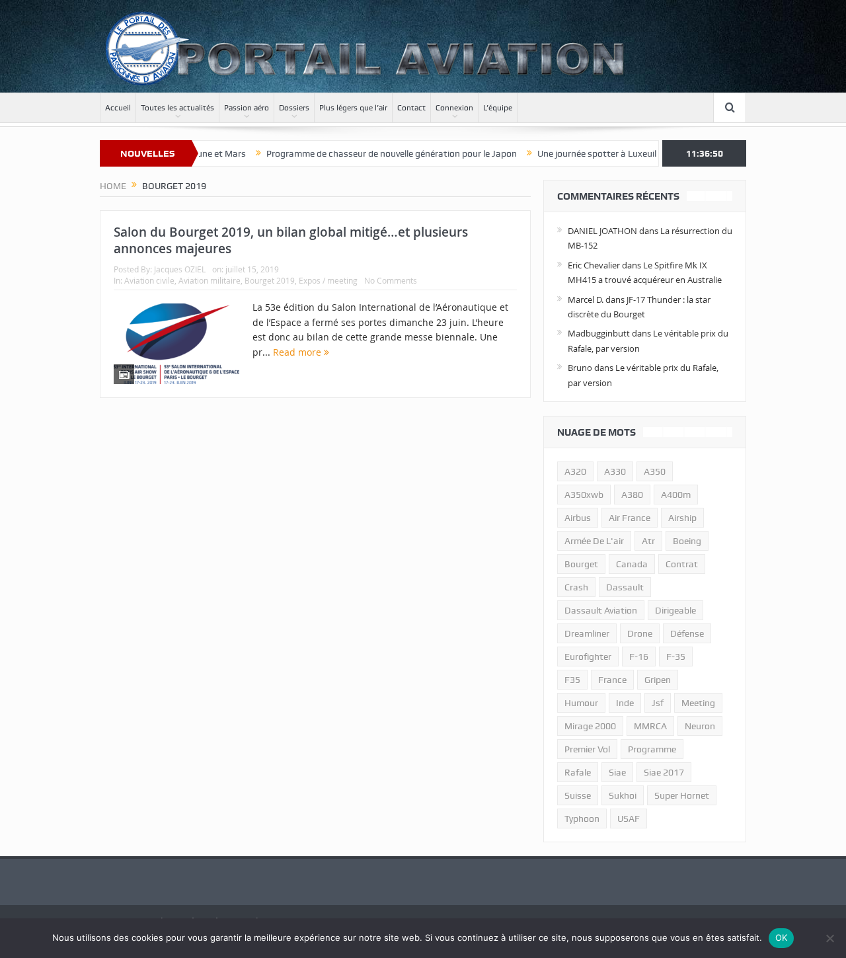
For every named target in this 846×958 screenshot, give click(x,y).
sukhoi (622, 795)
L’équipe (497, 107)
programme (652, 749)
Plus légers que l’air (353, 107)
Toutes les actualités (177, 107)
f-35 (675, 656)
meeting (698, 703)
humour (581, 703)
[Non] (829, 938)
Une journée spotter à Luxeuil (574, 153)
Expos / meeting (328, 280)
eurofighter (587, 656)
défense (687, 633)
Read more (298, 352)
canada (632, 564)
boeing (687, 541)
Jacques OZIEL (180, 269)
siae (617, 772)
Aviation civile (149, 280)
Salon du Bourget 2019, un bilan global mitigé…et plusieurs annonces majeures (291, 240)
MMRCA (650, 726)
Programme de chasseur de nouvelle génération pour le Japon (369, 153)
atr (648, 541)
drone (639, 633)
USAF (628, 818)
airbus (577, 517)
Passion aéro (246, 107)
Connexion (454, 107)
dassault (625, 587)
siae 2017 (664, 772)
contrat (682, 564)
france (612, 679)
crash (576, 587)
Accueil (118, 107)
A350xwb (583, 494)
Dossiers (294, 107)
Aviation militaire (209, 280)
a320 (575, 471)
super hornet (681, 795)
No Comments (390, 280)
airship (682, 517)
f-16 (638, 656)
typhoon (581, 818)
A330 (615, 471)
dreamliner (586, 633)
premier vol (587, 749)
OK (781, 937)
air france (629, 517)
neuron (700, 726)
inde (625, 703)
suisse (577, 795)
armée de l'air (594, 541)
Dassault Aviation (600, 610)
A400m (676, 494)
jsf (658, 703)
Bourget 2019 (270, 280)
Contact (411, 107)
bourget (581, 564)
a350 (655, 471)
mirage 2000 (590, 726)
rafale (577, 772)
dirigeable (675, 610)
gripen (657, 679)
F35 (572, 679)
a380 (632, 494)
